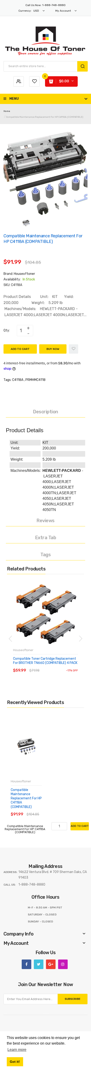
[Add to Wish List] (73, 349)
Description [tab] (45, 411)
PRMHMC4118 (35, 380)
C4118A (17, 380)
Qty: (7, 330)
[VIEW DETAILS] (46, 666)
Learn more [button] (16, 1050)
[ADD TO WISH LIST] (56, 666)
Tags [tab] (45, 554)
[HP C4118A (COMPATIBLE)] (26, 223)
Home (7, 111)
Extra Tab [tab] (45, 537)
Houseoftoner (24, 274)
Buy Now (52, 349)
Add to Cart (20, 349)
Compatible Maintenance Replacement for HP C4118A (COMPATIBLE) (26, 798)
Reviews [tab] (45, 520)
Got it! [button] (15, 1061)
